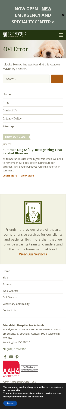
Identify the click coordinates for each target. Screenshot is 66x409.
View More (27, 175)
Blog (6, 102)
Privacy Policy (12, 118)
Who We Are (10, 290)
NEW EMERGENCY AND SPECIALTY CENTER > (33, 15)
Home (7, 94)
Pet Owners (10, 297)
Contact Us (10, 110)
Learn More (10, 175)
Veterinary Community (16, 303)
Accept (10, 403)
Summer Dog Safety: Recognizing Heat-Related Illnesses (33, 151)
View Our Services (33, 254)
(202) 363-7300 (14, 349)
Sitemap (8, 126)
